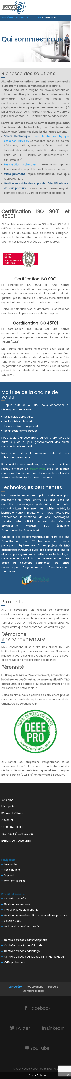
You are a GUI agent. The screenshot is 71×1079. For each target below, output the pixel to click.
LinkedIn (56, 1028)
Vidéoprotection (14, 962)
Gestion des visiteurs (17, 904)
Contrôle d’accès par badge (22, 951)
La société (10, 864)
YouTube (40, 1048)
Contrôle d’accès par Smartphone (26, 940)
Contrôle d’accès (15, 898)
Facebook (40, 1008)
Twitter (22, 1028)
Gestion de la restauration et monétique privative (35, 915)
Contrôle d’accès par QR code (23, 945)
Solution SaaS (12, 921)
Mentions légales (14, 881)
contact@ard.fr (21, 840)
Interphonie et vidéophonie (21, 909)
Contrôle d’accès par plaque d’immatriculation (34, 956)
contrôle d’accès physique (51, 136)
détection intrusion (16, 141)
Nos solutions (12, 870)
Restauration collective (20, 164)
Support (9, 875)
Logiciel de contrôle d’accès (22, 926)
